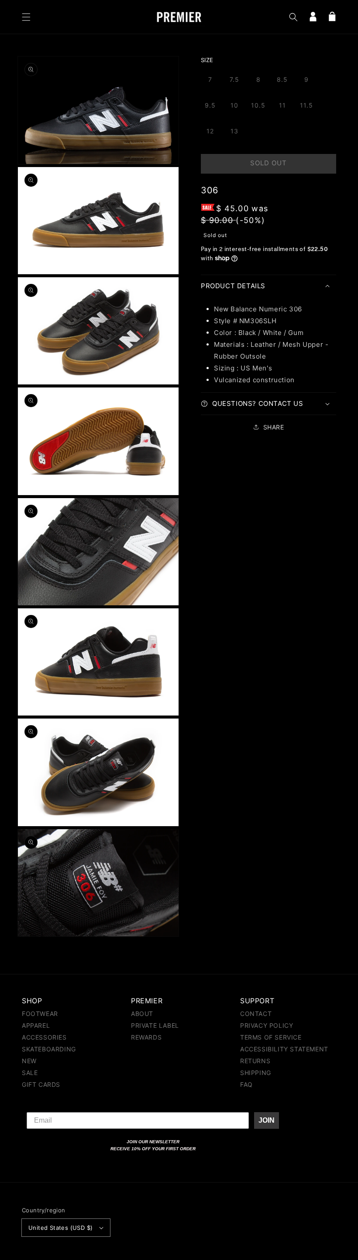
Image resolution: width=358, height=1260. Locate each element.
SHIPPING (255, 1072)
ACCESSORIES (44, 1037)
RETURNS (255, 1061)
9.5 (210, 105)
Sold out (268, 163)
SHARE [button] (273, 427)
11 (282, 105)
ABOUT (142, 1014)
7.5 (234, 79)
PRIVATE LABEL (155, 1025)
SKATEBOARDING (49, 1049)
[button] (26, 17)
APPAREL (36, 1025)
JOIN (266, 1120)
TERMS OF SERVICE (271, 1037)
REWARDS (146, 1037)
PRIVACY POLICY (266, 1025)
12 (210, 131)
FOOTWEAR (40, 1014)
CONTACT (256, 1014)
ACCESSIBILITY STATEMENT (284, 1049)
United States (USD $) (60, 1227)
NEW (29, 1061)
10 (234, 105)
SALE (30, 1072)
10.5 (258, 105)
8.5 (282, 79)
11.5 (306, 105)
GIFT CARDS (41, 1084)
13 (234, 131)
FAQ (246, 1084)
